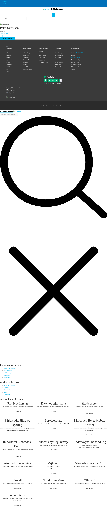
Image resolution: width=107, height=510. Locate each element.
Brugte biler (9, 73)
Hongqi (8, 62)
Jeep (8, 71)
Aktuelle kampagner (28, 52)
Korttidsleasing (26, 57)
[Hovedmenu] (53, 15)
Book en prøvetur (8, 370)
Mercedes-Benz (10, 52)
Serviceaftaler (7, 377)
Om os (3, 6)
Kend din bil (42, 60)
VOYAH (9, 66)
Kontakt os (4, 1)
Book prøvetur (58, 59)
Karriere (4, 3)
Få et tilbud (58, 57)
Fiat (7, 69)
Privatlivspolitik (75, 66)
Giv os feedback (59, 62)
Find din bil (6, 387)
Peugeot (8, 55)
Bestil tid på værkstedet (9, 368)
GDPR (73, 69)
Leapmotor (9, 64)
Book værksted (42, 55)
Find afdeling (58, 52)
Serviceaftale (42, 57)
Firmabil (25, 64)
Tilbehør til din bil (27, 69)
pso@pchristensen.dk (5, 36)
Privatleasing (26, 55)
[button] (14, 21)
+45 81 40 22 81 (4, 33)
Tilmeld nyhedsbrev (60, 66)
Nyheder (6, 392)
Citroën (8, 57)
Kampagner (7, 394)
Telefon (77, 52)
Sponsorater (58, 64)
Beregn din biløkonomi (9, 385)
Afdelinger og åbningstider (10, 372)
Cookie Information (76, 64)
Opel (8, 59)
